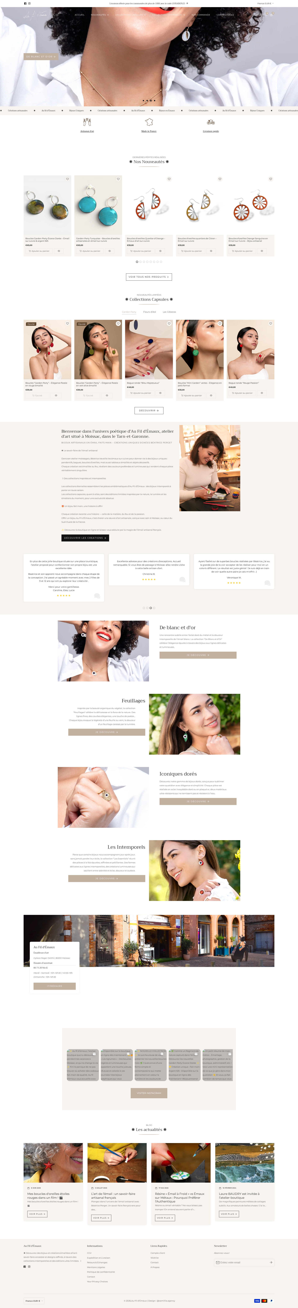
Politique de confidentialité (101, 1272)
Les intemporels (39, 56)
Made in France (148, 131)
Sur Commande (201, 15)
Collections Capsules (129, 15)
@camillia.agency (166, 1301)
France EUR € (264, 3)
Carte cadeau (225, 15)
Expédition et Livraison (98, 1258)
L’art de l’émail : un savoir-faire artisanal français (113, 1195)
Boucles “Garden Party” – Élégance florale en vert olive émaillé (97, 384)
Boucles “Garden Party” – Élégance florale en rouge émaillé (46, 384)
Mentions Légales (96, 1267)
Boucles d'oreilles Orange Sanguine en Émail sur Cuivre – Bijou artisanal (248, 239)
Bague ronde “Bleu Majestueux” (143, 383)
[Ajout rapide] (82, 634)
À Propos (155, 1267)
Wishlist (155, 1258)
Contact (91, 1277)
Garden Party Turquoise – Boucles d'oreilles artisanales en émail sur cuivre (98, 239)
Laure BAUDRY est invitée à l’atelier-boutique (239, 1195)
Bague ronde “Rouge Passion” (244, 383)
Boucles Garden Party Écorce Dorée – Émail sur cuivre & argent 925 (47, 239)
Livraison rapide (211, 131)
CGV (89, 1253)
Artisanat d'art (87, 131)
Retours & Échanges (97, 1262)
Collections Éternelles (167, 15)
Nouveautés (98, 15)
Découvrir (147, 410)
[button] (143, 100)
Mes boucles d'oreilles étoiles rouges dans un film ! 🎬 (48, 1195)
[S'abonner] (271, 1262)
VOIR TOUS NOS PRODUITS (147, 277)
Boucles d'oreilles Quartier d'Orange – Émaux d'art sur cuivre (146, 239)
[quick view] (58, 251)
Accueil (80, 15)
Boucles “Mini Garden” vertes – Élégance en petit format (200, 384)
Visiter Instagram (149, 1093)
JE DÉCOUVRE (196, 655)
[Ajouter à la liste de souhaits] (67, 179)
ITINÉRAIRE (54, 986)
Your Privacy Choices (97, 1281)
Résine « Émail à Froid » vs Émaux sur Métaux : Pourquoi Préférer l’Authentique (179, 1197)
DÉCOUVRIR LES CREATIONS (83, 538)
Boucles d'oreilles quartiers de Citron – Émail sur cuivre (197, 239)
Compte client (158, 1253)
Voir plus (36, 1214)
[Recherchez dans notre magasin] (256, 15)
